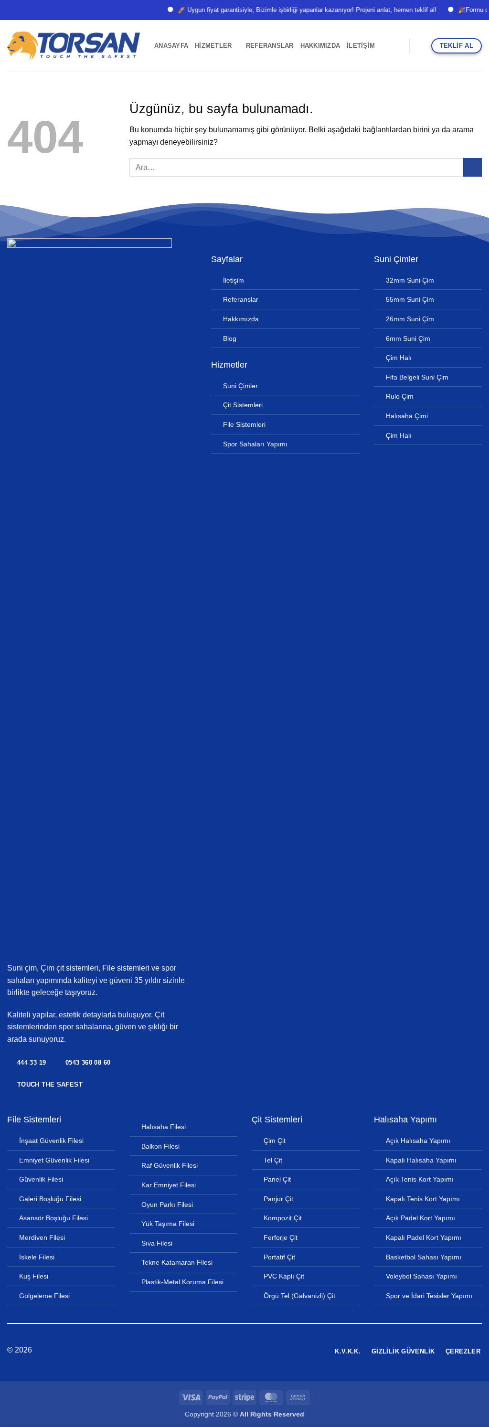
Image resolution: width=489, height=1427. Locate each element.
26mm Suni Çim (410, 319)
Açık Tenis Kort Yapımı (420, 1179)
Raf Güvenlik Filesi (169, 1165)
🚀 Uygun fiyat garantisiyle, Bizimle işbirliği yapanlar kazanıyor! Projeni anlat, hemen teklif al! (294, 9)
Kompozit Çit (283, 1218)
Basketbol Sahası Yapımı (423, 1257)
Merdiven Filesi (42, 1237)
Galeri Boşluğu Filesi (50, 1199)
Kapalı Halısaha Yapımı (421, 1160)
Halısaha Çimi (407, 416)
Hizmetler (213, 45)
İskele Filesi (36, 1257)
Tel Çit (273, 1160)
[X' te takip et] (244, 1350)
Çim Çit (275, 1140)
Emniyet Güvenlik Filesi (54, 1160)
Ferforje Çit (281, 1237)
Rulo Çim (400, 396)
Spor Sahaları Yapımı (255, 444)
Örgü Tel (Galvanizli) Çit (299, 1296)
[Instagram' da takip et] (232, 1350)
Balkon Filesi (160, 1146)
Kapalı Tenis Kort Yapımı (423, 1199)
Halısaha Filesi (163, 1127)
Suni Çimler (240, 386)
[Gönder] (472, 167)
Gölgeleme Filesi (44, 1296)
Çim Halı (399, 357)
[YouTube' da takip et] (268, 1350)
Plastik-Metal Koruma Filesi (182, 1282)
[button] (421, 45)
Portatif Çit (279, 1257)
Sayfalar (227, 259)
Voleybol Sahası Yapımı (421, 1276)
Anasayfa (171, 45)
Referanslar (270, 45)
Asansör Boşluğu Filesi (53, 1218)
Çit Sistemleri (243, 405)
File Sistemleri (244, 424)
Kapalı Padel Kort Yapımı (423, 1237)
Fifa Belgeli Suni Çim (417, 377)
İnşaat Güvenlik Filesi (51, 1140)
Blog (229, 338)
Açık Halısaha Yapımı (418, 1140)
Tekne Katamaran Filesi (177, 1262)
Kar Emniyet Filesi (168, 1185)
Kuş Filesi (33, 1276)
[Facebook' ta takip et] (221, 1350)
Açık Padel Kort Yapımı (420, 1218)
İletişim (361, 45)
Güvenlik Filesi (41, 1179)
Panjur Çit (278, 1199)
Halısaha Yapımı (405, 1119)
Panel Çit (277, 1179)
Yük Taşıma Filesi (167, 1223)
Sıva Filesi (156, 1243)
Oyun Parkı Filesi (167, 1204)
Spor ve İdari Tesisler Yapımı (429, 1296)
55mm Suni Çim (410, 299)
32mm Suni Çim (410, 280)
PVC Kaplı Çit (284, 1276)
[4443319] (398, 45)
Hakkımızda (320, 45)
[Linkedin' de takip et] (256, 1350)
